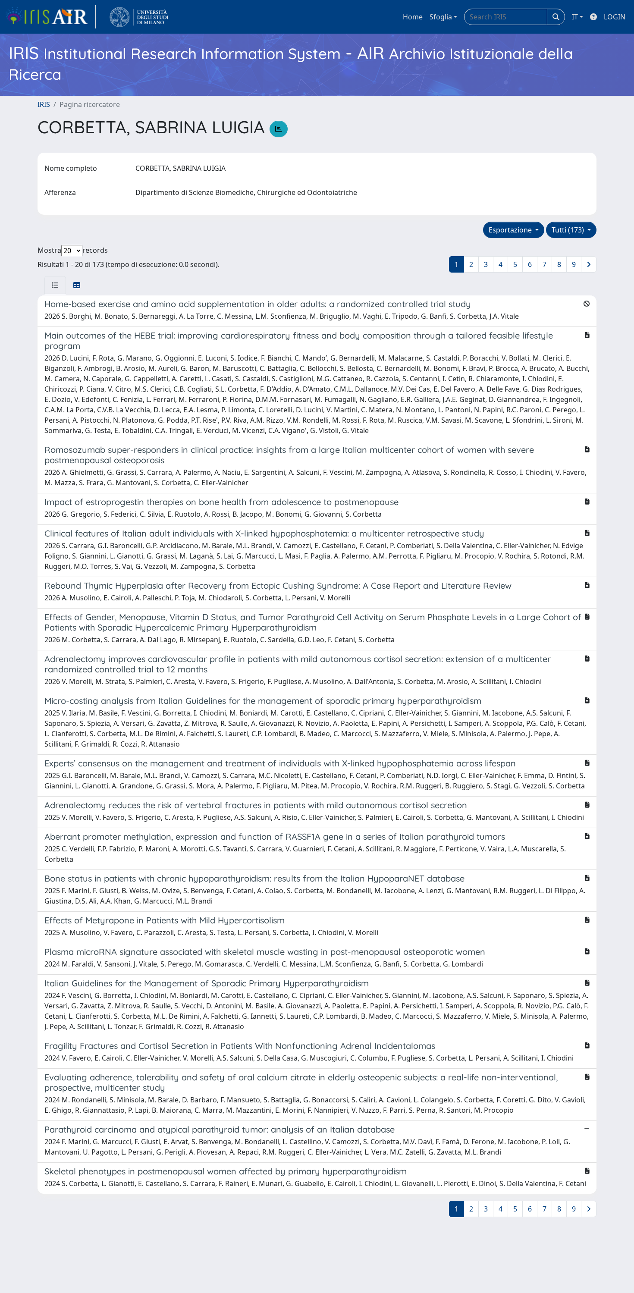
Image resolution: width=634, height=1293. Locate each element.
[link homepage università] (139, 16)
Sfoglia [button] (441, 17)
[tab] (55, 285)
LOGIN (614, 17)
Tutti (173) (569, 230)
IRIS (44, 104)
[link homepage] (50, 16)
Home (413, 17)
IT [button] (575, 17)
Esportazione (511, 230)
